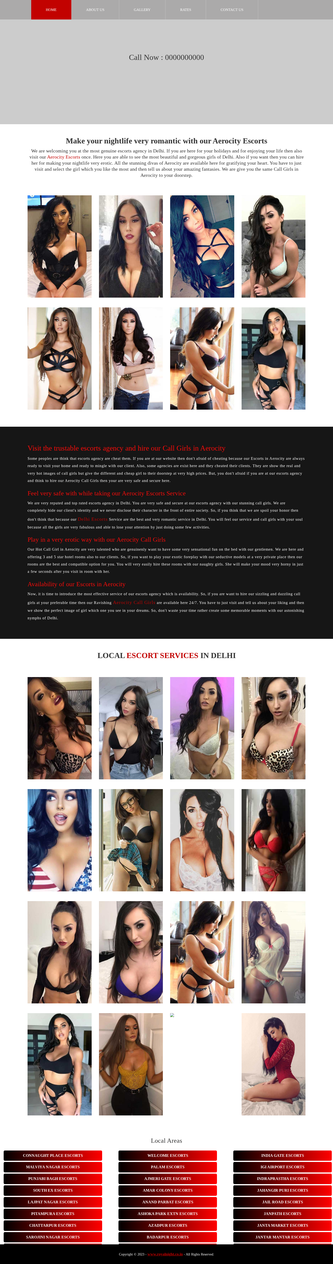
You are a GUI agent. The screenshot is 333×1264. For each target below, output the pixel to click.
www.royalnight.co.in (165, 1254)
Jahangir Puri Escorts (282, 1190)
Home (51, 10)
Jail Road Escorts (282, 1202)
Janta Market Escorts (282, 1225)
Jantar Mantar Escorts (282, 1237)
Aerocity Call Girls (134, 602)
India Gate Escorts (282, 1155)
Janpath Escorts (282, 1214)
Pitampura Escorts (52, 1214)
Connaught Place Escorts (53, 1155)
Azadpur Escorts (167, 1225)
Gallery (142, 10)
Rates (185, 10)
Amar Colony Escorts (168, 1190)
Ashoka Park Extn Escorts (168, 1214)
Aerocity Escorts (63, 157)
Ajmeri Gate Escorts (167, 1179)
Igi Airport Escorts (282, 1167)
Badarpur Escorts (168, 1237)
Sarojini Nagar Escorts (53, 1237)
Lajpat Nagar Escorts (53, 1202)
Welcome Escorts (167, 1155)
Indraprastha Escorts (282, 1179)
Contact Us (232, 10)
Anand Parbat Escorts (167, 1202)
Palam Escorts (168, 1167)
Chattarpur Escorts (52, 1225)
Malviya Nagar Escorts (53, 1167)
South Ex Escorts (53, 1190)
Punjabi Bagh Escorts (52, 1179)
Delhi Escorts (93, 519)
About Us (95, 10)
